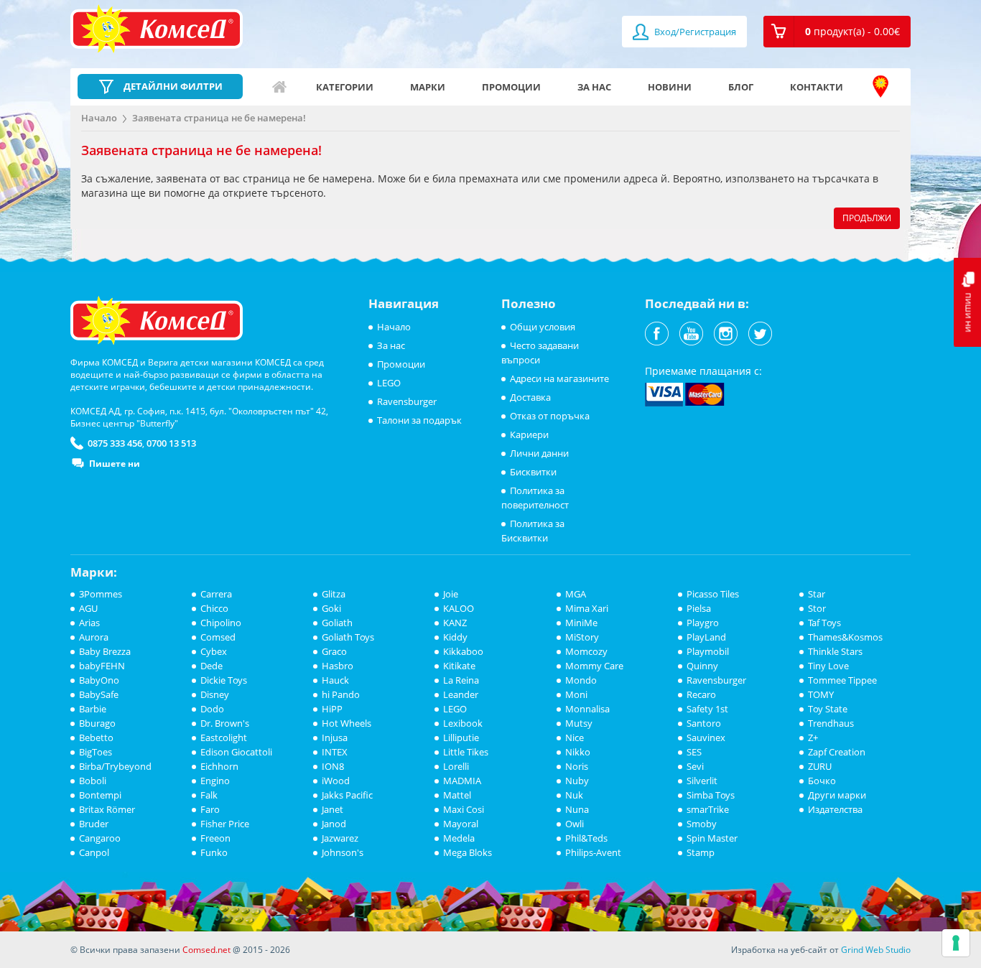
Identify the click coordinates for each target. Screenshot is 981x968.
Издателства (835, 809)
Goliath (337, 622)
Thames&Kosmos (845, 636)
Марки (427, 86)
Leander (460, 694)
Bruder (93, 823)
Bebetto (96, 737)
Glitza (333, 593)
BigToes (95, 751)
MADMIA (462, 780)
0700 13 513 (171, 443)
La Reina (461, 680)
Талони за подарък (419, 420)
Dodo (212, 708)
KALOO (458, 608)
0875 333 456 (115, 443)
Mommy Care (594, 665)
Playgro (703, 622)
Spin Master (712, 838)
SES (694, 751)
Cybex (213, 651)
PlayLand (706, 636)
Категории (344, 86)
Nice (574, 737)
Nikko (577, 751)
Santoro (704, 723)
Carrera (216, 593)
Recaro (701, 694)
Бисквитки (533, 471)
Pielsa (699, 608)
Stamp (701, 852)
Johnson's (342, 852)
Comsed (218, 636)
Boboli (92, 780)
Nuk (574, 794)
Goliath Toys (348, 636)
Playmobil (708, 651)
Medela (459, 838)
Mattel (457, 794)
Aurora (93, 636)
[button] (837, 31)
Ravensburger (407, 401)
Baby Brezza (105, 651)
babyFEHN (102, 665)
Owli (574, 823)
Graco (334, 651)
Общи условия (542, 326)
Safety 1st (707, 708)
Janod (334, 823)
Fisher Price (224, 823)
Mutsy (578, 723)
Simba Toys (711, 794)
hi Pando (341, 694)
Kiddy (455, 636)
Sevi (695, 766)
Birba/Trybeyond (115, 766)
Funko (214, 852)
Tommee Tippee (842, 680)
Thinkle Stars (835, 651)
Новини (670, 86)
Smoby (702, 823)
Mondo (581, 680)
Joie (450, 593)
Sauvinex (706, 737)
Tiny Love (828, 665)
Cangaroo (100, 838)
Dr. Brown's (224, 723)
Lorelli (456, 766)
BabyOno (99, 680)
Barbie (92, 708)
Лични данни (539, 453)
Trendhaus (831, 723)
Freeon (215, 838)
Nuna (577, 809)
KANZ (455, 622)
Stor (817, 608)
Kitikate (459, 665)
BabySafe (98, 694)
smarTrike (708, 809)
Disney (214, 694)
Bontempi (100, 794)
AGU (88, 608)
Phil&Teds (586, 838)
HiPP (332, 708)
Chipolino (220, 622)
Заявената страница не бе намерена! (219, 117)
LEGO (389, 382)
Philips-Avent (593, 852)
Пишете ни (114, 463)
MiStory (582, 636)
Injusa (335, 737)
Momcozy (586, 651)
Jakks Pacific (347, 794)
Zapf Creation (836, 751)
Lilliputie (461, 737)
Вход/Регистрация (694, 31)
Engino (215, 780)
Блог (740, 86)
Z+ (813, 737)
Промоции (511, 86)
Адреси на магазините (880, 87)
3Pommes (100, 593)
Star (816, 593)
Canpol (94, 852)
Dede (211, 665)
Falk (209, 794)
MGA (575, 593)
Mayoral (460, 823)
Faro (210, 809)
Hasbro (337, 665)
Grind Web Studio (876, 950)
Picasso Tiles (713, 593)
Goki (331, 608)
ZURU (820, 766)
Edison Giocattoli (236, 751)
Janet (332, 809)
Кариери (529, 434)
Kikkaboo (463, 651)
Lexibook (463, 723)
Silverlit (702, 780)
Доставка (530, 397)
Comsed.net (206, 950)
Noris (576, 766)
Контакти (816, 86)
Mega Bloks (467, 852)
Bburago (97, 723)
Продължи (866, 218)
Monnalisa (587, 708)
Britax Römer (107, 809)
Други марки (837, 794)
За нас (594, 86)
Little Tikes (465, 751)
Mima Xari (586, 608)
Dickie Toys (223, 680)
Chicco (214, 608)
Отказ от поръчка (550, 415)
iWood (336, 780)
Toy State (827, 708)
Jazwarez (340, 838)
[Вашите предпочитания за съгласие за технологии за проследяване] (956, 943)
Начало (279, 87)
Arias (89, 622)
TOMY (821, 694)
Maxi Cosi (463, 809)
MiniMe (581, 622)
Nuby (577, 780)
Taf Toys (824, 622)
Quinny (702, 665)
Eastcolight (223, 737)
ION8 (333, 766)
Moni (576, 694)
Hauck (335, 680)
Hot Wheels (346, 723)
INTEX (335, 751)
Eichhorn (219, 766)
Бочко (822, 780)
